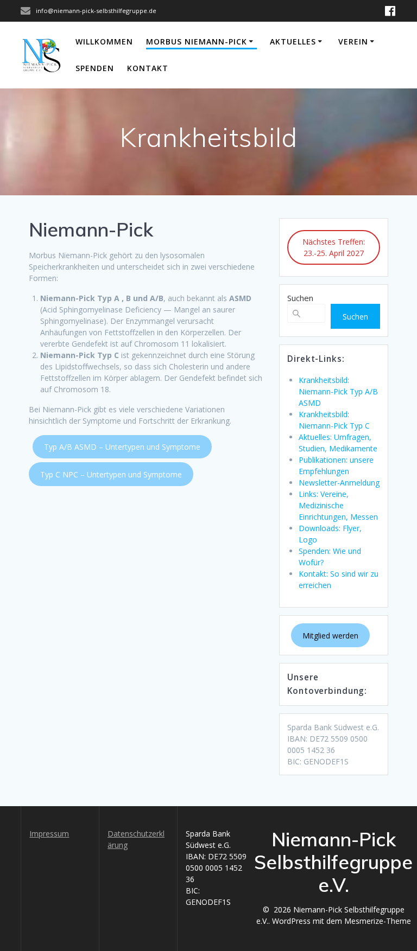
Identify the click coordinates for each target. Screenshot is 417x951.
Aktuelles (293, 41)
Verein (353, 41)
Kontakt (147, 68)
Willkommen (104, 41)
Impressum (49, 833)
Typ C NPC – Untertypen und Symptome (111, 474)
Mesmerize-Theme (377, 921)
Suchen (300, 297)
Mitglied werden (330, 635)
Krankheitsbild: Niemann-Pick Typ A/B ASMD (338, 391)
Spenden (94, 68)
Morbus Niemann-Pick (196, 41)
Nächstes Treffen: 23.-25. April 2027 (333, 247)
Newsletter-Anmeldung (339, 482)
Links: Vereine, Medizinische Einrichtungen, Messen (338, 505)
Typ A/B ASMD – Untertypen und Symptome (122, 447)
